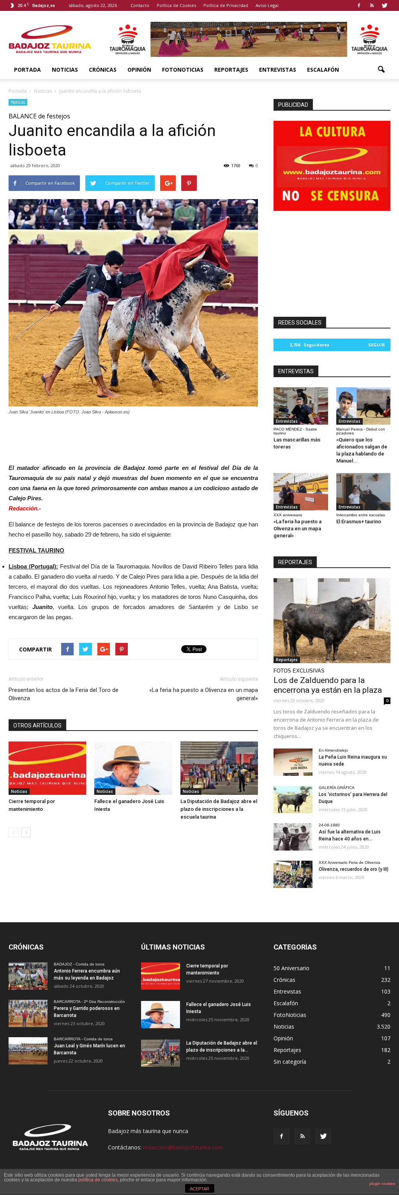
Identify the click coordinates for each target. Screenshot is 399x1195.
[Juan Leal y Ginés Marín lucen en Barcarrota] (28, 1050)
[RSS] (372, 5)
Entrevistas (277, 69)
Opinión (139, 69)
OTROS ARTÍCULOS (37, 725)
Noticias (65, 69)
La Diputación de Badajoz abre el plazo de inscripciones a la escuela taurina (218, 809)
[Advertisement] (133, 437)
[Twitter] (384, 5)
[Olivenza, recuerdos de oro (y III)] (293, 874)
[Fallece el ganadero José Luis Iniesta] (133, 768)
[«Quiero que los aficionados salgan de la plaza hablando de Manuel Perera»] (363, 406)
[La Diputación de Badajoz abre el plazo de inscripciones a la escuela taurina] (219, 768)
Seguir (376, 345)
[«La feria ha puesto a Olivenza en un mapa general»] (301, 491)
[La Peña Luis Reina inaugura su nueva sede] (293, 762)
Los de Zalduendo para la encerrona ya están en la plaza (328, 685)
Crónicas (103, 69)
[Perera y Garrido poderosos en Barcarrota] (28, 1013)
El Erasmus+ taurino (358, 521)
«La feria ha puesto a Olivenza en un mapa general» (203, 694)
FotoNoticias (182, 69)
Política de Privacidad (225, 5)
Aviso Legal (267, 5)
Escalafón (323, 69)
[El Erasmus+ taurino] (363, 491)
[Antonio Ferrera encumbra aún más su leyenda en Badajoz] (28, 976)
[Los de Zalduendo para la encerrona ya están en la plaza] (332, 620)
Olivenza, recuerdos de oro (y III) (353, 869)
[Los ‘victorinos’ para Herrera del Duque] (293, 799)
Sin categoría (290, 1061)
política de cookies (98, 1180)
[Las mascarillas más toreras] (301, 406)
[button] (381, 69)
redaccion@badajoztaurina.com (183, 1147)
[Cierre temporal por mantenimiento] (47, 768)
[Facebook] (359, 5)
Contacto (140, 5)
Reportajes (231, 69)
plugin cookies (382, 1183)
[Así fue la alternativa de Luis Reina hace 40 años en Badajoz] (293, 837)
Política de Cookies (176, 5)
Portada (27, 69)
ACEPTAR (199, 1188)
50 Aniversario (291, 968)
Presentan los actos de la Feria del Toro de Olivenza (63, 694)
